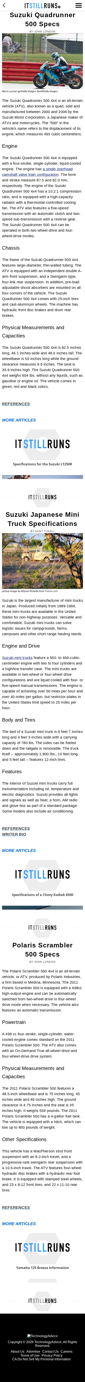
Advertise (33, 1351)
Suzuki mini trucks (17, 658)
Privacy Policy (52, 1355)
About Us (17, 1351)
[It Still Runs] (42, 5)
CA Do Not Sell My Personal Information (41, 1359)
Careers (66, 1351)
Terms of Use (30, 1355)
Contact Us (50, 1351)
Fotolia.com (51, 591)
